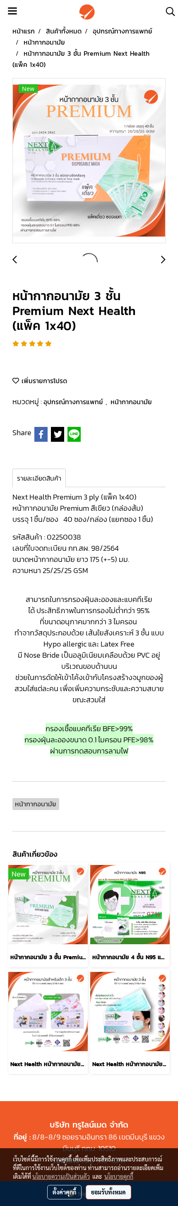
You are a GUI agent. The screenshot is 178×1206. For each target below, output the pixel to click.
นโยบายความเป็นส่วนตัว (61, 1176)
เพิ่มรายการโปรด (43, 381)
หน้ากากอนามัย (131, 402)
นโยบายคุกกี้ (118, 1176)
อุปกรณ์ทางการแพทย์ (74, 402)
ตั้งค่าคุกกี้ (64, 1192)
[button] (167, 11)
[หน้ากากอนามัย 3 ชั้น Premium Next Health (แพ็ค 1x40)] (89, 161)
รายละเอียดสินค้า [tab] (39, 478)
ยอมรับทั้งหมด (108, 1192)
